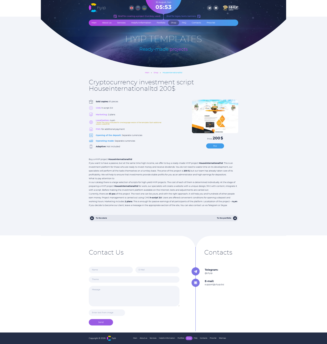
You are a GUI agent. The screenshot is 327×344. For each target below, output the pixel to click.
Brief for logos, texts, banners (181, 16)
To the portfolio (224, 218)
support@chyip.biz (214, 285)
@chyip (209, 273)
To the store (101, 218)
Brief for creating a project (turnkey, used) (139, 16)
